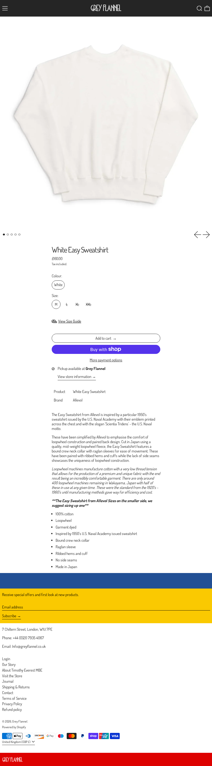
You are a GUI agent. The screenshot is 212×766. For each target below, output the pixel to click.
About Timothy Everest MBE (22, 670)
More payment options (106, 360)
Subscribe (9, 615)
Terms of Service (14, 698)
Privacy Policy (12, 703)
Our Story (9, 664)
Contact (7, 692)
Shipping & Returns (16, 687)
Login (6, 658)
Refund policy (12, 709)
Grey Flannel (19, 721)
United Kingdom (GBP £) (16, 742)
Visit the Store (12, 675)
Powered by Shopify (14, 727)
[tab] (4, 235)
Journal (7, 681)
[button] (199, 8)
